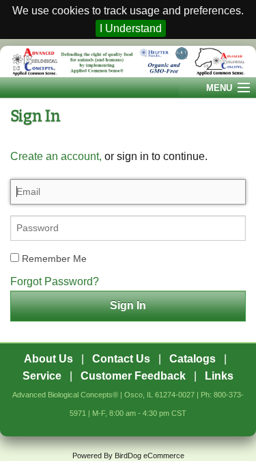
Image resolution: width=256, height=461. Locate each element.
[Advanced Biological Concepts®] (128, 61)
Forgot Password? (54, 281)
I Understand (131, 28)
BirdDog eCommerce (149, 455)
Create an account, (56, 156)
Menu (219, 88)
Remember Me (53, 258)
